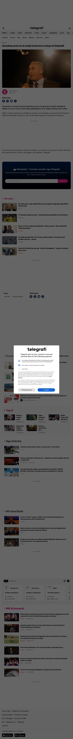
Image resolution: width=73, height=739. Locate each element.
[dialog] (36, 369)
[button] (36, 369)
